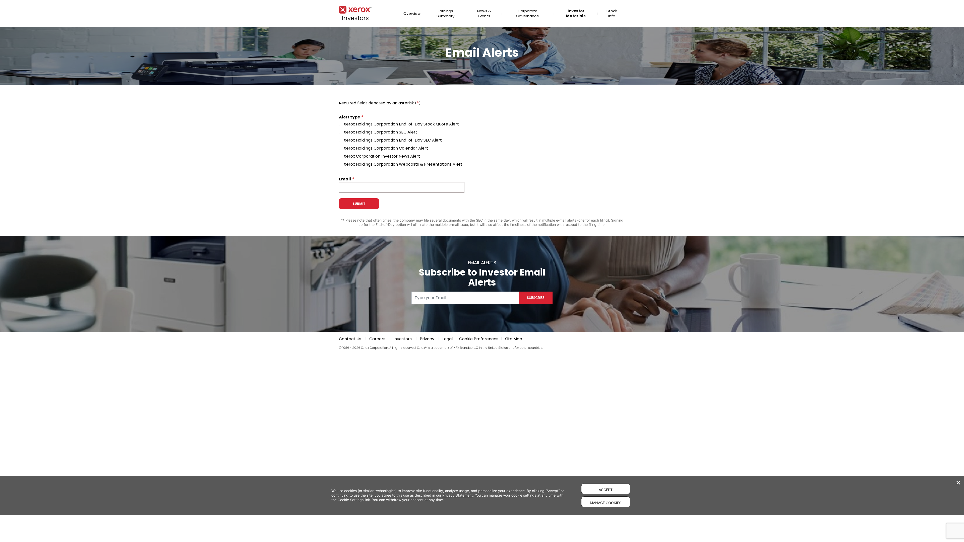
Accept (606, 490)
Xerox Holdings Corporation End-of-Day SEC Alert (393, 140)
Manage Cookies (605, 503)
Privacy (427, 339)
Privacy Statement (457, 495)
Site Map (513, 339)
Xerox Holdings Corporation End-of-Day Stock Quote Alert (401, 124)
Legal (447, 339)
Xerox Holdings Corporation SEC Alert (380, 132)
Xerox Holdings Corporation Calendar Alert (386, 148)
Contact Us (350, 339)
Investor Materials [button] (576, 13)
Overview (411, 13)
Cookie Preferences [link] (478, 339)
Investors (402, 339)
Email (345, 179)
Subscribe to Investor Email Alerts (482, 277)
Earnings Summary (445, 13)
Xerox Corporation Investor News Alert (382, 156)
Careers (377, 339)
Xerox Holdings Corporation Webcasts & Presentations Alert (403, 164)
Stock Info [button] (612, 13)
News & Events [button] (484, 13)
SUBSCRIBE (536, 297)
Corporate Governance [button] (527, 13)
